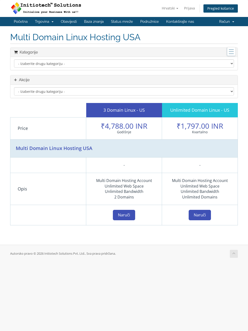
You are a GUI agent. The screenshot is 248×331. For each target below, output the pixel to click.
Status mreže (122, 21)
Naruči (124, 215)
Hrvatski (169, 8)
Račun (225, 21)
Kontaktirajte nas (180, 21)
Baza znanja (94, 21)
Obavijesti (69, 21)
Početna (21, 21)
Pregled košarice (220, 8)
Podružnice (149, 21)
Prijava (189, 8)
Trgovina (43, 21)
